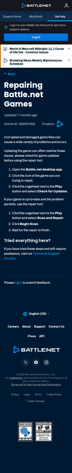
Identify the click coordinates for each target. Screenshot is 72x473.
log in (18, 282)
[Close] (69, 50)
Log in (36, 37)
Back (11, 74)
